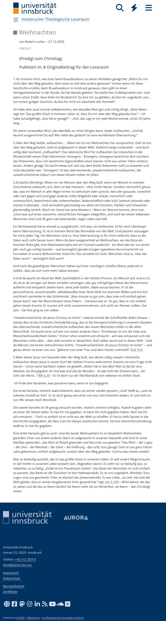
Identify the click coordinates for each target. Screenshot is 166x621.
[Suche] (120, 8)
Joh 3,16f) (111, 482)
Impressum (11, 573)
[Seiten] (149, 8)
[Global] (134, 8)
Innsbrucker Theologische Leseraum (55, 19)
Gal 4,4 (137, 350)
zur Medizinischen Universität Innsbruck (63, 617)
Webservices (33, 617)
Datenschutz (11, 578)
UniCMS (20, 617)
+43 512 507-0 (25, 559)
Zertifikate (10, 592)
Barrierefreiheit (13, 586)
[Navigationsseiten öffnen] (15, 20)
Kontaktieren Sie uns (17, 565)
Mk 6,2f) (44, 375)
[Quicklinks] (134, 8)
